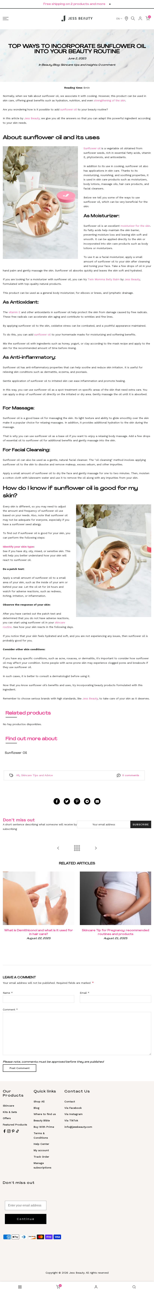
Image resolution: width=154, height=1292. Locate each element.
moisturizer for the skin (135, 225)
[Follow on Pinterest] (13, 1131)
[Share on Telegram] (87, 801)
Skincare (8, 1105)
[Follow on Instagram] (9, 1131)
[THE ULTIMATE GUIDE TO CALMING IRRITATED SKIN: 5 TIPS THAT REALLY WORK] (95, 848)
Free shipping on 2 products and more (74, 4)
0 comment (107, 65)
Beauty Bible (42, 1120)
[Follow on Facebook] (4, 1131)
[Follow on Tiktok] (17, 1131)
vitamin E (14, 312)
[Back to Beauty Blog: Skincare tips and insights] (77, 848)
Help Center (41, 1143)
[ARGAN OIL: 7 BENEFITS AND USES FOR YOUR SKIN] (58, 848)
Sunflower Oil (16, 753)
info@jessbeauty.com (78, 1126)
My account (41, 1150)
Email (84, 992)
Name (8, 992)
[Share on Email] (97, 801)
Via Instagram (73, 1114)
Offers (7, 1118)
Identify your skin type (18, 546)
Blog (36, 1107)
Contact (69, 1101)
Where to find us (45, 1114)
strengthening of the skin (109, 100)
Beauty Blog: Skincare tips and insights (69, 65)
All (17, 775)
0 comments (130, 775)
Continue (26, 1219)
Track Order (41, 1156)
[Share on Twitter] (67, 801)
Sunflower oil (92, 148)
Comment (10, 1009)
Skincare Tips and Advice (37, 775)
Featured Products (15, 1124)
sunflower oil (68, 109)
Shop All (39, 1101)
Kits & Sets (10, 1111)
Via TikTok (71, 1120)
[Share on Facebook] (57, 801)
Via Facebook (73, 1107)
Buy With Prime (44, 1126)
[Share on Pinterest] (77, 801)
